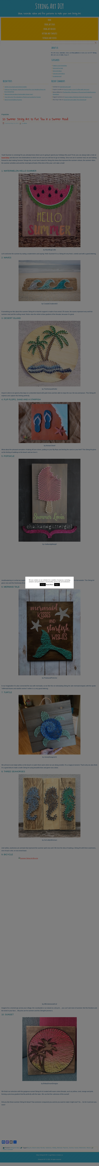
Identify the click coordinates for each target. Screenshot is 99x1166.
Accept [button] (43, 584)
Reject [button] (57, 584)
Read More (49, 584)
